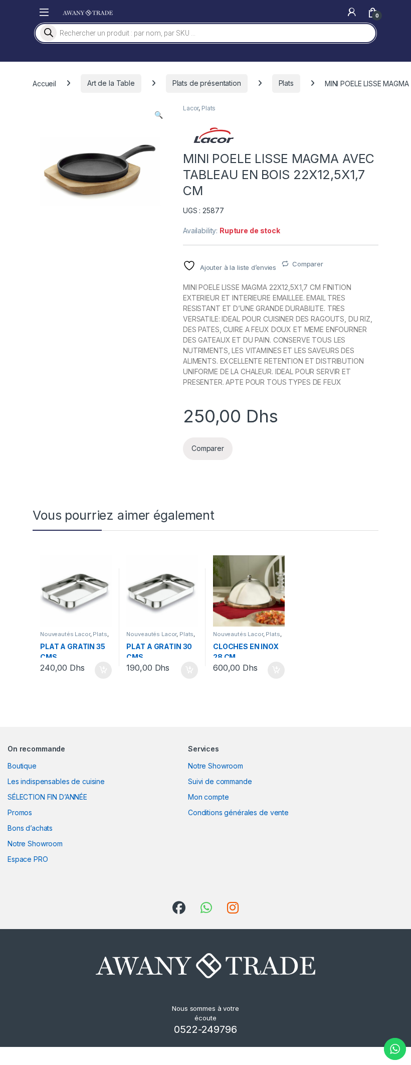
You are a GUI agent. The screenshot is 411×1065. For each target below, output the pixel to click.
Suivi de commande (220, 781)
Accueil (44, 83)
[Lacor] (213, 135)
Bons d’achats (30, 828)
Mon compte (208, 797)
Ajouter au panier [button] (99, 670)
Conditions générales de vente (238, 812)
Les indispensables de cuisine (56, 781)
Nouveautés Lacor (65, 634)
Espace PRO (28, 859)
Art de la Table (111, 83)
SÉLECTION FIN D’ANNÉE (47, 797)
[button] (158, 115)
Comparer (307, 264)
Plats (286, 83)
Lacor (190, 108)
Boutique (22, 766)
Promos (20, 812)
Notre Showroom (35, 843)
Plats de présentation (206, 83)
